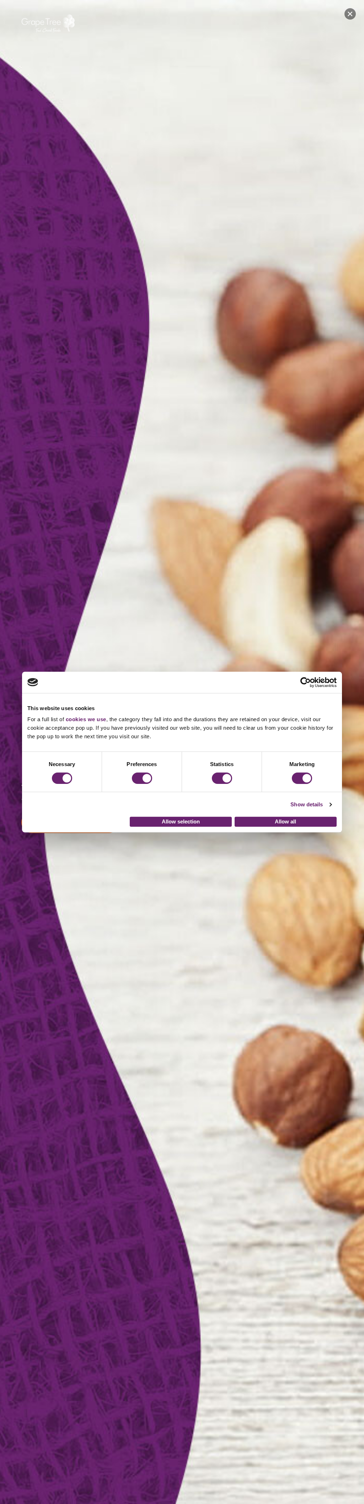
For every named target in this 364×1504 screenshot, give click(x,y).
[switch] (142, 778)
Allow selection (181, 821)
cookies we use (86, 719)
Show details (306, 804)
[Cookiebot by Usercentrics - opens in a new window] (305, 682)
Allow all (285, 821)
